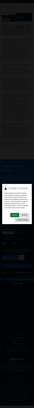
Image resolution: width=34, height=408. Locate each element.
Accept (14, 215)
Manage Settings (22, 220)
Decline (24, 215)
